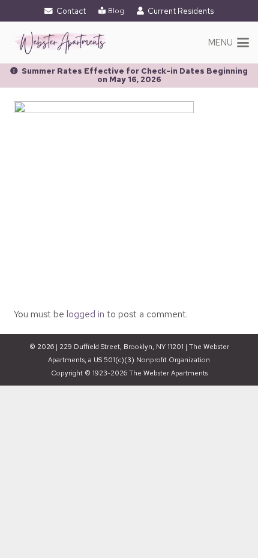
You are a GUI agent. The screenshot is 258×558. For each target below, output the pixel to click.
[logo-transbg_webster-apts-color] (60, 42)
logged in (85, 314)
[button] (229, 42)
